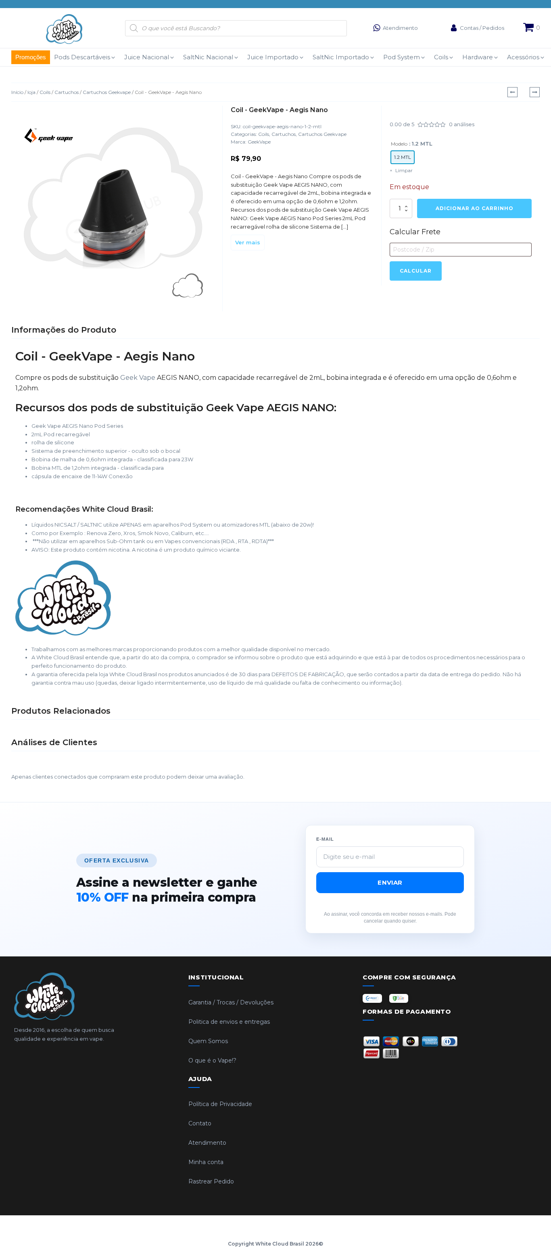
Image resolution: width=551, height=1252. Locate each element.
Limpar (404, 170)
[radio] (402, 157)
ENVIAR (390, 882)
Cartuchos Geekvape (107, 92)
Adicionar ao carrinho (474, 208)
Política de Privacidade (220, 1104)
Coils (45, 92)
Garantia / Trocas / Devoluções (230, 1002)
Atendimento (207, 1142)
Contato (199, 1123)
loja (31, 92)
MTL (264, 524)
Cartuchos (66, 92)
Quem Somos (208, 1041)
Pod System (196, 524)
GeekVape (259, 142)
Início (17, 92)
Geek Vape (137, 377)
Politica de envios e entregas (229, 1021)
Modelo (399, 144)
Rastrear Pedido (211, 1181)
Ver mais (247, 242)
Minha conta (205, 1162)
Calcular (416, 271)
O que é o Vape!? (212, 1060)
